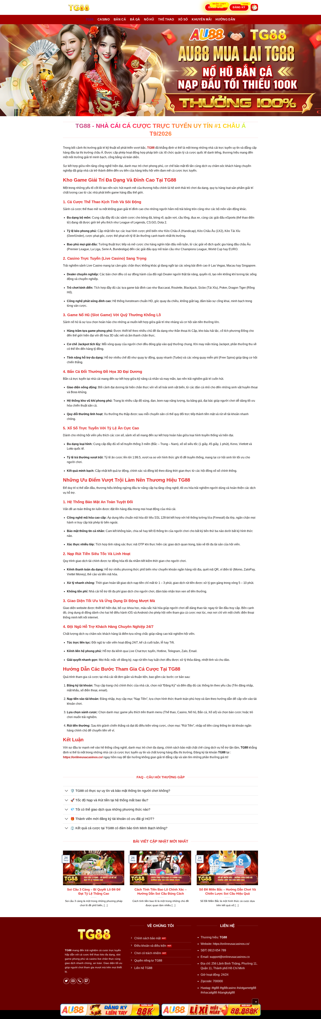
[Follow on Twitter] (66, 981)
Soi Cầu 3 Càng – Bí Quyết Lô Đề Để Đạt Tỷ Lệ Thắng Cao (93, 891)
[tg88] (81, 7)
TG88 (89, 19)
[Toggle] (66, 791)
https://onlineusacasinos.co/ (231, 943)
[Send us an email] (73, 981)
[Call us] (80, 981)
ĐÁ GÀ (135, 19)
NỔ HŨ (149, 19)
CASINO (104, 19)
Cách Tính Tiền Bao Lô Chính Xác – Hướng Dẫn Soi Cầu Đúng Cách (160, 891)
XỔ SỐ (183, 19)
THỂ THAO (166, 19)
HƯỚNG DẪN (225, 19)
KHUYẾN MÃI (201, 19)
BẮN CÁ (120, 19)
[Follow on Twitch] (86, 981)
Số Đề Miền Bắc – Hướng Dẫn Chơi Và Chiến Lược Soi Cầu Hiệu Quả (227, 891)
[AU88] (110, 1010)
